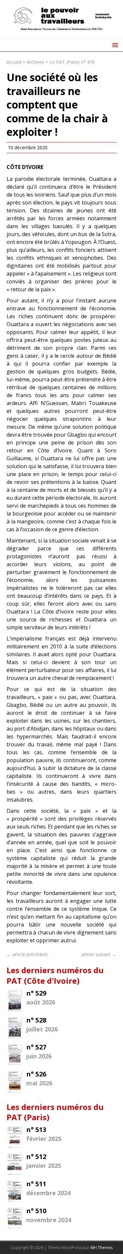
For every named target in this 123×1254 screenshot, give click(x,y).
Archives (35, 62)
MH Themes (102, 1247)
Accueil (14, 62)
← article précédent (27, 954)
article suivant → (98, 954)
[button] (114, 44)
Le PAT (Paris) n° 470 (72, 62)
